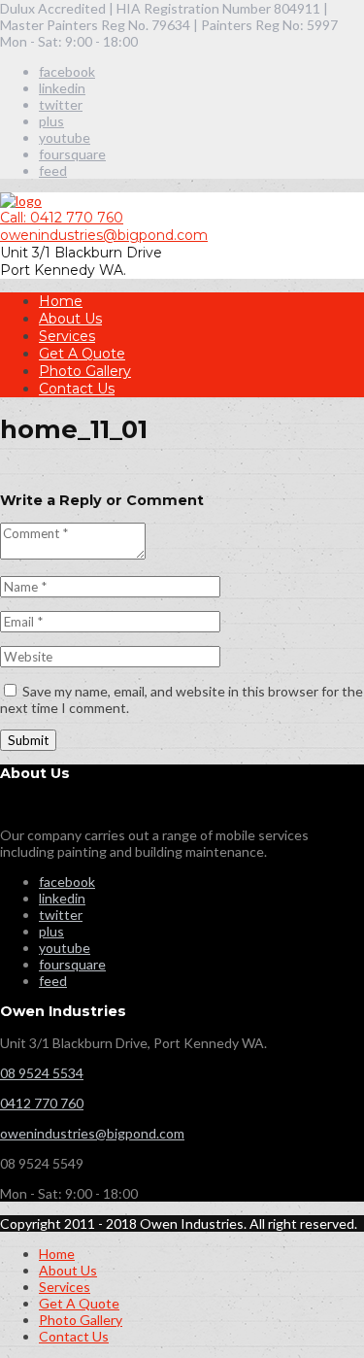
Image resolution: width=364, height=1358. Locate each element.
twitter (61, 104)
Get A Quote (82, 353)
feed (53, 170)
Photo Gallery (85, 371)
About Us (70, 318)
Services (67, 336)
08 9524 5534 (41, 1073)
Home (61, 301)
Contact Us (77, 388)
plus (51, 121)
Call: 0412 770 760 (61, 217)
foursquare (72, 154)
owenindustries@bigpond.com (104, 235)
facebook (67, 71)
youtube (64, 137)
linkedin (62, 88)
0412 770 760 (41, 1103)
